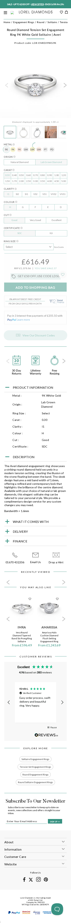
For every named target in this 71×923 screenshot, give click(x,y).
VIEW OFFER (37, 4)
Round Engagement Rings (35, 774)
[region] (35, 702)
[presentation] (6, 86)
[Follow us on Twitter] (30, 881)
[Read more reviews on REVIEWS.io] (46, 735)
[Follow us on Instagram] (38, 881)
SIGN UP (55, 822)
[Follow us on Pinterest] (46, 881)
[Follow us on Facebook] (24, 881)
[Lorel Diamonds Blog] (35, 12)
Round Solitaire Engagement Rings (35, 782)
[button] (9, 702)
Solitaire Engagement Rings (35, 759)
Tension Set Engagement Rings (35, 767)
